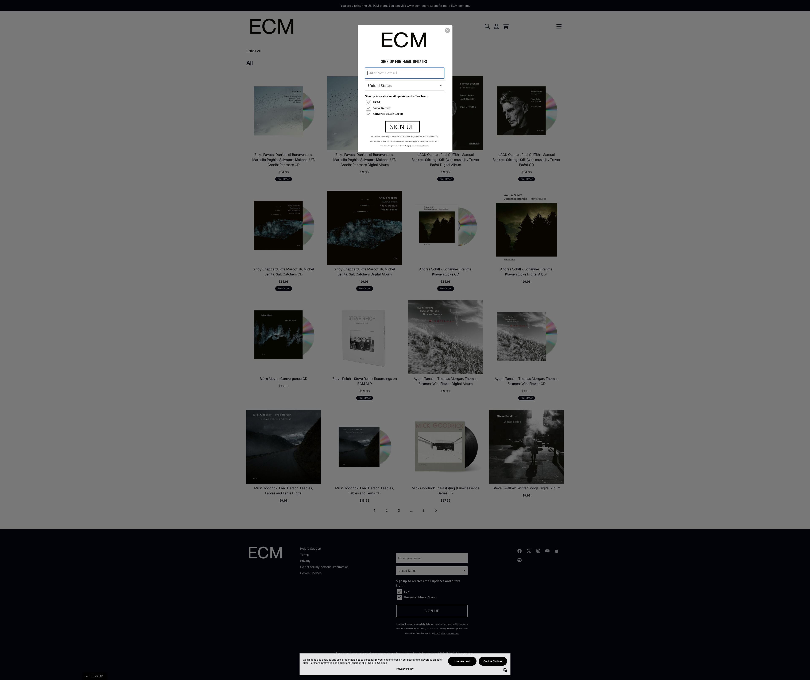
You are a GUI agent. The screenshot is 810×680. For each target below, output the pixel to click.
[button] (447, 30)
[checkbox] (405, 102)
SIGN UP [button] (402, 126)
